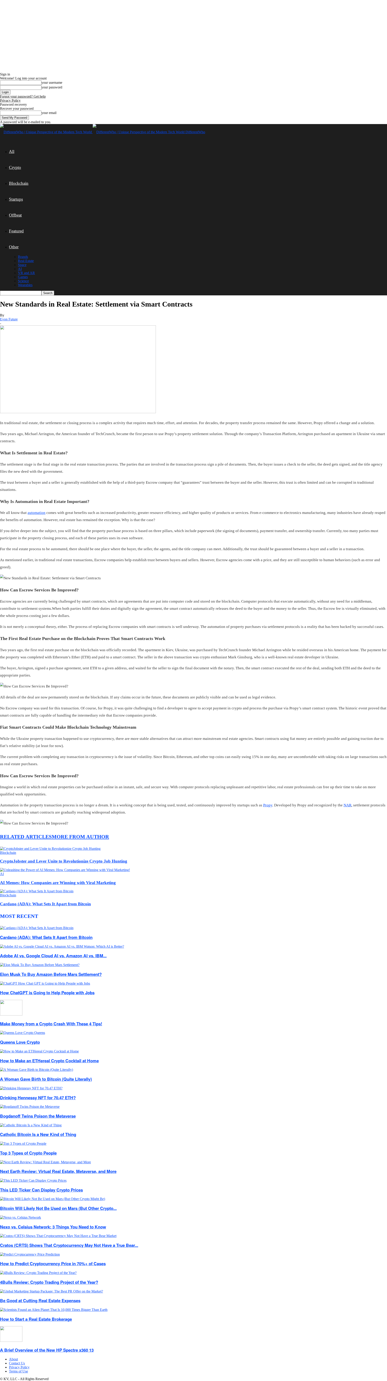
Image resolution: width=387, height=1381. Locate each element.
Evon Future (9, 319)
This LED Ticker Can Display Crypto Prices (41, 1190)
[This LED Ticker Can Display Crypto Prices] (33, 1180)
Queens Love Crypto (20, 1042)
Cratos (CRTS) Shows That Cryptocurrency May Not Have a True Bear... (69, 1245)
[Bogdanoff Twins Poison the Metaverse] (30, 1106)
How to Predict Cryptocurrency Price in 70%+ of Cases (53, 1264)
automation (36, 513)
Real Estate (26, 261)
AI (20, 269)
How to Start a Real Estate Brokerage (36, 1319)
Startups (16, 199)
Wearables (25, 285)
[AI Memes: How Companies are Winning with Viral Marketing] (65, 870)
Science (23, 281)
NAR (347, 805)
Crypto (15, 167)
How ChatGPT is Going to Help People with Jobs (47, 993)
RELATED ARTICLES (26, 837)
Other (14, 247)
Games (23, 277)
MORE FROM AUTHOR (80, 837)
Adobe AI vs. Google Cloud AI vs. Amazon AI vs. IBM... (53, 956)
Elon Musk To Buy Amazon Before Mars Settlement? (51, 974)
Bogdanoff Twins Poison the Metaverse (38, 1116)
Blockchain (18, 183)
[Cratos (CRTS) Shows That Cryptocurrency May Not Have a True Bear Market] (58, 1236)
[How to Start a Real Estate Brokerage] (54, 1310)
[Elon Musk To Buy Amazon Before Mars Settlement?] (40, 965)
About (13, 1359)
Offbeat (15, 215)
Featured (16, 231)
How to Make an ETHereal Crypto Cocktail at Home (49, 1061)
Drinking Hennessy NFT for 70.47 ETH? (38, 1098)
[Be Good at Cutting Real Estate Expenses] (51, 1291)
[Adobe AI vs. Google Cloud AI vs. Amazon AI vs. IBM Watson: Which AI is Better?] (62, 946)
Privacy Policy (10, 100)
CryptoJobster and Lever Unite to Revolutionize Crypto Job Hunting (63, 861)
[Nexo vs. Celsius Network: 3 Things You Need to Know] (20, 1217)
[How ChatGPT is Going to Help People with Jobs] (45, 983)
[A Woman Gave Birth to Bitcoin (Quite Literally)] (36, 1070)
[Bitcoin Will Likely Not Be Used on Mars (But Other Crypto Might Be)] (52, 1199)
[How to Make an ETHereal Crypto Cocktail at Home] (39, 1051)
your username (51, 82)
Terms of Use (18, 1371)
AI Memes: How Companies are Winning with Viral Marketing (58, 882)
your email (48, 113)
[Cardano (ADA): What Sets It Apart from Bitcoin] (36, 891)
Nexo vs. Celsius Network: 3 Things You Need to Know (53, 1227)
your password (51, 87)
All (11, 151)
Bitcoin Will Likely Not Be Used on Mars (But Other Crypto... (58, 1208)
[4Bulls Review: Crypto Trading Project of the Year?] (38, 1273)
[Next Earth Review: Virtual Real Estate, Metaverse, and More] (45, 1162)
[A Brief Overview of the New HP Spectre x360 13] (11, 1340)
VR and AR (26, 273)
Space (22, 265)
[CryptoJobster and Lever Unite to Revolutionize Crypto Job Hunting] (50, 849)
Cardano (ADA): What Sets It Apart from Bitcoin (45, 904)
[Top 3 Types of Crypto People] (23, 1143)
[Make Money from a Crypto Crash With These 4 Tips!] (11, 1014)
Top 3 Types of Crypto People (28, 1153)
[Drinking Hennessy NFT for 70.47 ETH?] (31, 1088)
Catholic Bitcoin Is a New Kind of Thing (38, 1134)
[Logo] (46, 132)
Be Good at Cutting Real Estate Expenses (40, 1300)
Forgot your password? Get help (23, 96)
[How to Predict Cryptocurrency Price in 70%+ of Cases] (30, 1254)
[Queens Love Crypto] (22, 1033)
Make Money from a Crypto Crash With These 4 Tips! (51, 1024)
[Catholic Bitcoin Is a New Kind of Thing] (31, 1125)
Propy (267, 805)
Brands (23, 257)
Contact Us (17, 1363)
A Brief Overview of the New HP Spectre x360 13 (47, 1350)
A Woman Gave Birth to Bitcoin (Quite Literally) (46, 1079)
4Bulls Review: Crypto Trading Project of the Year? (49, 1282)
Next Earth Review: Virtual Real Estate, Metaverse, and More (58, 1171)
